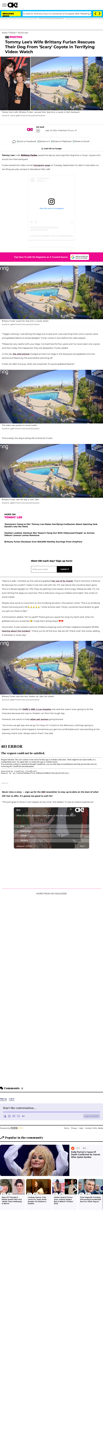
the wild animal (21, 354)
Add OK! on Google (53, 148)
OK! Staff (40, 127)
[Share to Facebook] (26, 141)
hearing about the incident (16, 631)
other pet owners (39, 719)
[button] (5, 5)
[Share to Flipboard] (61, 141)
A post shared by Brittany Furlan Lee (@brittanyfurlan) (51, 236)
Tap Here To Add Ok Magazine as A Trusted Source (41, 257)
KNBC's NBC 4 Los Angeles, (37, 709)
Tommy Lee (23, 32)
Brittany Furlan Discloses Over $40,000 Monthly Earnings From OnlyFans (43, 542)
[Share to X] (43, 141)
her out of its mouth (62, 581)
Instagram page (41, 165)
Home (4, 32)
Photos (12, 32)
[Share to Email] (81, 141)
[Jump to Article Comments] (14, 141)
